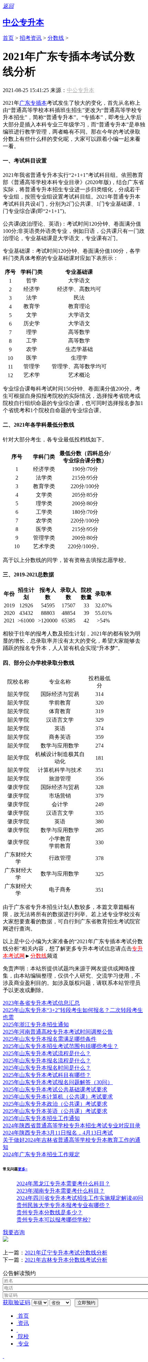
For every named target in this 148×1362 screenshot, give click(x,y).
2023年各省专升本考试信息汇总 (41, 1003)
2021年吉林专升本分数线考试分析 (66, 1260)
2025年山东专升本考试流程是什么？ (47, 1053)
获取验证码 (16, 1302)
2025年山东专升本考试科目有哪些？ (47, 1075)
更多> (23, 1169)
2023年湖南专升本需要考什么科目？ (61, 1191)
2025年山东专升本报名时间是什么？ (47, 1068)
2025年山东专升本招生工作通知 (41, 1118)
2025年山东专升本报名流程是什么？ (47, 1060)
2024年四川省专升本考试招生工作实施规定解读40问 (80, 1198)
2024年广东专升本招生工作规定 (41, 1154)
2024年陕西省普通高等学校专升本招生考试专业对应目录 (71, 1125)
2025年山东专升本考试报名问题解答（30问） (58, 1082)
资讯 (23, 1323)
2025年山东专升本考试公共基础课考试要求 (55, 1089)
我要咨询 (14, 1232)
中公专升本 (23, 22)
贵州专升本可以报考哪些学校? (54, 1220)
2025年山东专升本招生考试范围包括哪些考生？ (60, 1046)
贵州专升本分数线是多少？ (50, 1212)
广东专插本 (33, 103)
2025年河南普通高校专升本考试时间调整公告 (58, 1032)
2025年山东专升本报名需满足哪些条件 (49, 1039)
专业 (23, 1344)
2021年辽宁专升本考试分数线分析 (66, 1253)
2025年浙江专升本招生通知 (36, 1024)
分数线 (55, 38)
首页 (8, 38)
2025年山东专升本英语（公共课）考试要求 (55, 1111)
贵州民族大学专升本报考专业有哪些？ (63, 1205)
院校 (23, 1336)
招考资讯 (31, 38)
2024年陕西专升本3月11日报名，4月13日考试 (58, 1133)
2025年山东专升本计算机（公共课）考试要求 (58, 1097)
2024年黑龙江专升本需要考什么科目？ (63, 1183)
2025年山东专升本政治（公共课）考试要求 (55, 1104)
